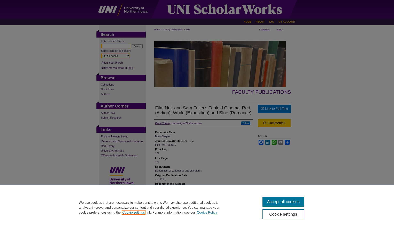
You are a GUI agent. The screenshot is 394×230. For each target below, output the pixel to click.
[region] (197, 207)
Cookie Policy (207, 212)
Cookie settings (133, 212)
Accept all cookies (283, 201)
